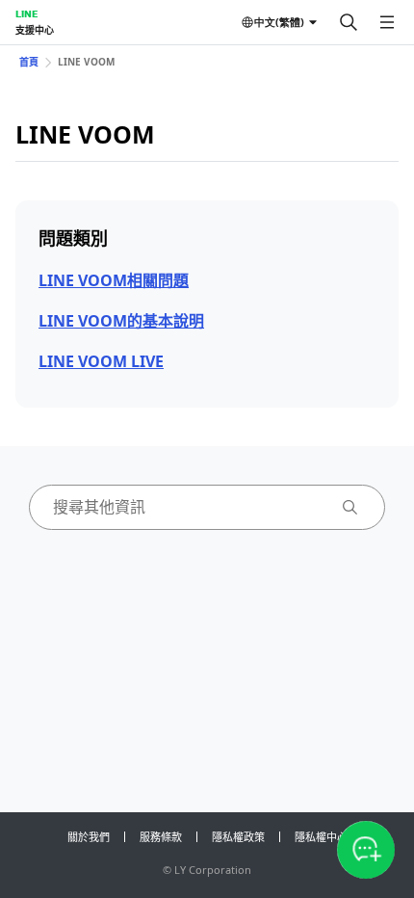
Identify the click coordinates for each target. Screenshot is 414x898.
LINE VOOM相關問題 (114, 280)
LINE (26, 13)
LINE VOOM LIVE (101, 361)
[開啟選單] (387, 22)
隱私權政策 (238, 837)
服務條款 (161, 837)
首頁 (29, 61)
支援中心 (34, 30)
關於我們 (88, 837)
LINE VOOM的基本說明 (121, 320)
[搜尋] (348, 22)
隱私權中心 (321, 837)
